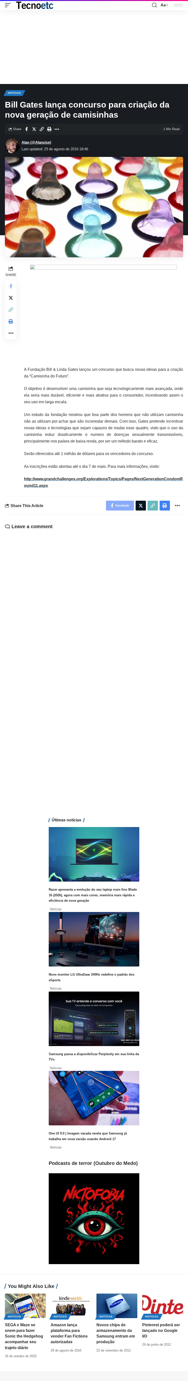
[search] (154, 5)
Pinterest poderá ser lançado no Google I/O (161, 1330)
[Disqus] (94, 597)
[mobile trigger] (9, 5)
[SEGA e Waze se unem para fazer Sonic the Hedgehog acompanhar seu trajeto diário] (25, 1306)
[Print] (49, 129)
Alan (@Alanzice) (36, 142)
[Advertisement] (94, 47)
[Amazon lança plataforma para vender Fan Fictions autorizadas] (71, 1306)
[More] (56, 129)
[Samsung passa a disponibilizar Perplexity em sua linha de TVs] (94, 1019)
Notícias (14, 93)
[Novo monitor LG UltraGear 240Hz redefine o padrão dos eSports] (94, 939)
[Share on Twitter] (34, 129)
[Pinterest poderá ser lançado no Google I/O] (162, 1306)
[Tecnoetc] (34, 5)
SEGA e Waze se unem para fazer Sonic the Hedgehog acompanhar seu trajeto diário (24, 1336)
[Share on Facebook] (26, 129)
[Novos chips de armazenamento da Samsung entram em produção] (116, 1306)
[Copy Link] (41, 129)
